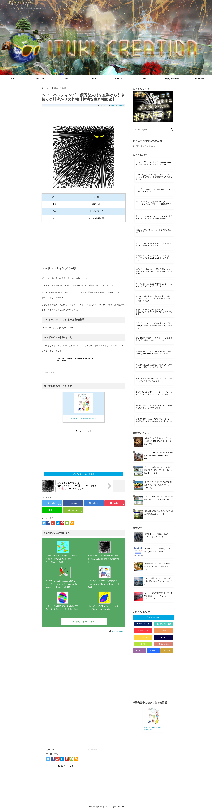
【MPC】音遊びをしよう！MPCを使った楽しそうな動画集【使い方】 (154, 190)
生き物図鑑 (165, 644)
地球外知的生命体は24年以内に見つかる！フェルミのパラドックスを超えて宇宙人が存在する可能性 (154, 312)
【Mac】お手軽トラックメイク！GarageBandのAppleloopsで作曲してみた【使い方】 (153, 163)
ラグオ (168, 650)
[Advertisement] (86, 113)
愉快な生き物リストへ (85, 621)
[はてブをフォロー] (58, 523)
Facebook (92, 749)
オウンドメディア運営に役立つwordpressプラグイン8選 (156, 535)
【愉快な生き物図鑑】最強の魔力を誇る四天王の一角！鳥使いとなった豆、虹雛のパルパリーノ (62, 609)
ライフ (145, 79)
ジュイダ (140, 650)
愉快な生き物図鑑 (172, 79)
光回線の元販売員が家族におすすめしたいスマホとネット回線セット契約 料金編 (154, 366)
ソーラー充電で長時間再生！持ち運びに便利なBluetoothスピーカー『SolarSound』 (158, 596)
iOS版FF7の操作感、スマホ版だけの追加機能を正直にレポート (158, 512)
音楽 (66, 79)
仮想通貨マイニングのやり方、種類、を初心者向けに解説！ (157, 550)
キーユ (154, 650)
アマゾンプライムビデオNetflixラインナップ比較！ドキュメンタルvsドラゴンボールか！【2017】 (153, 258)
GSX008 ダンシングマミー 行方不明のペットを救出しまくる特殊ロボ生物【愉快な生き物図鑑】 (104, 584)
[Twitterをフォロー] (44, 523)
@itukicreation (118, 631)
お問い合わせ (199, 79)
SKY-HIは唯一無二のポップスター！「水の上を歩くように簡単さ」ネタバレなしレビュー (154, 339)
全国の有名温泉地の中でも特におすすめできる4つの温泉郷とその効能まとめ (154, 379)
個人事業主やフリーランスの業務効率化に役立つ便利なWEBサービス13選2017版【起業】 (154, 352)
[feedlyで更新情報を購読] (67, 523)
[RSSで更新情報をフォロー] (72, 523)
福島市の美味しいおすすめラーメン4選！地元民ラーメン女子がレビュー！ (158, 566)
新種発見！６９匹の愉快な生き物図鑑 (83, 418)
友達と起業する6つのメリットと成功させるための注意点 (153, 231)
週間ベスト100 (144, 624)
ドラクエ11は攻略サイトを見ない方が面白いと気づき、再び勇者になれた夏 (154, 244)
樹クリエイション (102, 807)
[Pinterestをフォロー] (62, 523)
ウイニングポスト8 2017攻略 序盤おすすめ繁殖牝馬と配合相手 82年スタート (158, 455)
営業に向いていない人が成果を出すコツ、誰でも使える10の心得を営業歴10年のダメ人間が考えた (154, 325)
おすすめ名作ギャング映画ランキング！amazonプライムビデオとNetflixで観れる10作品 (153, 204)
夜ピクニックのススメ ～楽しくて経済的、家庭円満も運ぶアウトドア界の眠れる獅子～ (154, 217)
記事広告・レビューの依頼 (84, 474)
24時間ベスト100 (164, 624)
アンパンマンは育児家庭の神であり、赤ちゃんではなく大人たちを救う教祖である (154, 285)
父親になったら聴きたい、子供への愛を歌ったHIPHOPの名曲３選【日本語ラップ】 (158, 441)
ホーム (13, 79)
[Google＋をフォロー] (53, 523)
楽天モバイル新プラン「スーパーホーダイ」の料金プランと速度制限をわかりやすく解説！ (154, 393)
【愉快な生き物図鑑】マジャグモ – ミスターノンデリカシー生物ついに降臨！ (104, 607)
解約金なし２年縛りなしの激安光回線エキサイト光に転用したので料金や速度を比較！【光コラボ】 (154, 271)
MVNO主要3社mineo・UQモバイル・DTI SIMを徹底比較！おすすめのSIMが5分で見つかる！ (154, 420)
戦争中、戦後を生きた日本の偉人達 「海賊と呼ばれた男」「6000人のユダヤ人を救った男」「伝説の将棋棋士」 (154, 298)
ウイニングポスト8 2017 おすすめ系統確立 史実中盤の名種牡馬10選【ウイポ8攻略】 (158, 485)
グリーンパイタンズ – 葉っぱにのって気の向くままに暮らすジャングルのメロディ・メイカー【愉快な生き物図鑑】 (62, 559)
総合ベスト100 (154, 617)
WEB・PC (119, 79)
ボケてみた (39, 79)
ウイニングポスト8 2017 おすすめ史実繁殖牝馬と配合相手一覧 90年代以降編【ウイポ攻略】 (158, 470)
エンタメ (92, 79)
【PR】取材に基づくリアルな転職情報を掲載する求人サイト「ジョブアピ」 (157, 581)
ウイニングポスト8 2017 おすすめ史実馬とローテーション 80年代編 (158, 497)
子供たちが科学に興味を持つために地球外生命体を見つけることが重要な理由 (154, 407)
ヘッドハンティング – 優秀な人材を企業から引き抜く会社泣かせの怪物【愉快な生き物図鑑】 (104, 559)
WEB (164, 637)
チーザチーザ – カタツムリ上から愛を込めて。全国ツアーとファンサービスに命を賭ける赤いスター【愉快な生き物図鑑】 (62, 584)
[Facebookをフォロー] (48, 523)
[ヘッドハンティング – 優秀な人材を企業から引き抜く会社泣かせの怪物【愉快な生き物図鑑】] (94, 503)
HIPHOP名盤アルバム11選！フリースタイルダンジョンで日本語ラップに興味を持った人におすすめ (154, 177)
